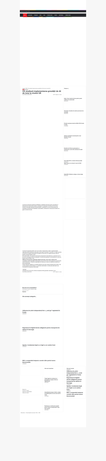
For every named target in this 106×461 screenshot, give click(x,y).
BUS (40, 15)
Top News (26, 89)
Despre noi (24, 389)
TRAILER (36, 15)
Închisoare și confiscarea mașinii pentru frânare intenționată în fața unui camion (51, 407)
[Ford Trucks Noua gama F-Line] (53, 4)
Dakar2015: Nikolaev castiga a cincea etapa (73, 174)
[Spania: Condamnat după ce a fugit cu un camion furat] (33, 343)
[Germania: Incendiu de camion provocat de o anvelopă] (70, 109)
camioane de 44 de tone (27, 270)
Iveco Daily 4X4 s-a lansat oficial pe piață (73, 160)
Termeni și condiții (25, 390)
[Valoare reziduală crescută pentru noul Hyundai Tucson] (70, 134)
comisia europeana (37, 270)
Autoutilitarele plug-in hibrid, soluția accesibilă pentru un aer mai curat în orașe (52, 393)
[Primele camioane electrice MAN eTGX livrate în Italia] (70, 122)
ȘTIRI (25, 15)
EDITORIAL (61, 15)
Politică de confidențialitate (27, 391)
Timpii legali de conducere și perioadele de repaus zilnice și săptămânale (51, 380)
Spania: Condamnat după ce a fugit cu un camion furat (38, 345)
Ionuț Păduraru (25, 94)
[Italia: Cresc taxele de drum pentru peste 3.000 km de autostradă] (70, 97)
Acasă (23, 88)
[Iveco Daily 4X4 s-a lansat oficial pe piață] (70, 159)
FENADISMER (38, 207)
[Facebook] (22, 274)
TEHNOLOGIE (49, 15)
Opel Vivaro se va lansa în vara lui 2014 (72, 163)
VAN (44, 15)
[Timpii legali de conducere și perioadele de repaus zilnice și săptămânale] (50, 377)
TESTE (55, 15)
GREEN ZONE (68, 15)
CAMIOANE (30, 15)
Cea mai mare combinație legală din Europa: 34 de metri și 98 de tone (41, 259)
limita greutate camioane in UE (49, 270)
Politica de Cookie (25, 392)
